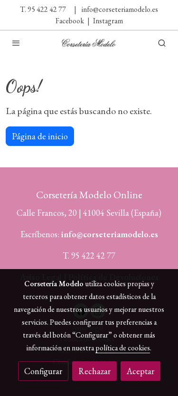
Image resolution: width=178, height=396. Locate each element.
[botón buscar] (161, 43)
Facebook (70, 21)
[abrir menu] (16, 43)
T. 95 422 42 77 (43, 9)
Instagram (108, 21)
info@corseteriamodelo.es (120, 9)
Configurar (43, 371)
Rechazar (94, 371)
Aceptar (140, 371)
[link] (89, 42)
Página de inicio (40, 136)
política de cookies (122, 348)
